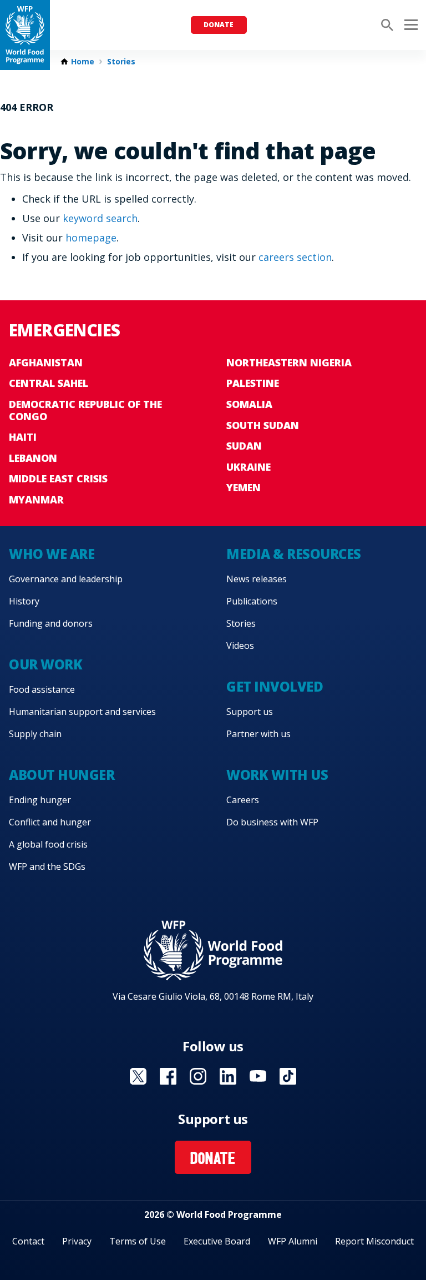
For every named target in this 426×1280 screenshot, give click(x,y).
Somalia (249, 404)
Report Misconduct (374, 1241)
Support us (249, 711)
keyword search (100, 218)
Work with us (277, 774)
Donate (219, 24)
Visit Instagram (198, 1076)
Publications (251, 601)
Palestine (252, 383)
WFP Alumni (292, 1241)
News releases (256, 579)
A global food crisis (48, 844)
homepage (90, 237)
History (24, 601)
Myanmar (36, 499)
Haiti (23, 437)
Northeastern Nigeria (289, 362)
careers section (295, 257)
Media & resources (293, 554)
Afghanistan (46, 362)
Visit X (138, 1076)
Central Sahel (48, 383)
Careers (242, 800)
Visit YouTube (258, 1076)
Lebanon (33, 458)
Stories (121, 62)
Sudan (244, 445)
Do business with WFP (272, 822)
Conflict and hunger (50, 822)
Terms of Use (137, 1241)
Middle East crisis (58, 478)
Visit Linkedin (228, 1076)
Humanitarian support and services (82, 711)
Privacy (77, 1241)
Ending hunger (40, 800)
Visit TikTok (288, 1076)
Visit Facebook (168, 1076)
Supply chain (35, 734)
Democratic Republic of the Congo (85, 410)
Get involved (274, 686)
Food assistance (42, 689)
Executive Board (217, 1241)
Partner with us (258, 734)
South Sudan (262, 425)
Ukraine (248, 466)
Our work (45, 664)
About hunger (61, 774)
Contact (28, 1241)
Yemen (243, 487)
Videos (240, 645)
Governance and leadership (66, 579)
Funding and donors (51, 623)
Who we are (51, 554)
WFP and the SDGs (47, 866)
